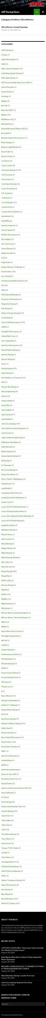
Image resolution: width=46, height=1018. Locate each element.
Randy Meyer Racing (9, 710)
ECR (3, 258)
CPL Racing (5, 193)
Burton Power (7, 156)
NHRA (3, 594)
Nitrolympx (5, 608)
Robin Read (5, 728)
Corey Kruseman (8, 188)
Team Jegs (5, 825)
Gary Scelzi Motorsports (11, 322)
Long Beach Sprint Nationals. (12, 497)
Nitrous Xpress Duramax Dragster (14, 613)
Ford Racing (6, 318)
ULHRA (4, 852)
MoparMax (5, 576)
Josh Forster (6, 433)
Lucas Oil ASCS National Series (13, 507)
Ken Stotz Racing (8, 470)
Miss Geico (5, 562)
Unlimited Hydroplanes (10, 866)
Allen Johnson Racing (9, 69)
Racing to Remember (9, 700)
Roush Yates (6, 742)
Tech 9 (4, 829)
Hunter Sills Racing (8, 387)
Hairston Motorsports (10, 345)
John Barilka (6, 419)
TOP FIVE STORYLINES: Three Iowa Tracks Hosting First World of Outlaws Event (22, 949)
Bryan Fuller (6, 152)
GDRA (3, 327)
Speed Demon (7, 783)
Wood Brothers (7, 899)
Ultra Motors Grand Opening (14, 27)
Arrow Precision (7, 87)
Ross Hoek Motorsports (10, 737)
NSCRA (4, 640)
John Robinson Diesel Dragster (13, 428)
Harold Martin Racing (9, 350)
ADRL (3, 64)
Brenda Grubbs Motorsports (12, 138)
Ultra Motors (6, 857)
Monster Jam (6, 567)
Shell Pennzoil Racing (9, 769)
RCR (3, 714)
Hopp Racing (6, 373)
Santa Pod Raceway (9, 756)
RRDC (3, 751)
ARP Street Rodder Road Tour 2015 (15, 82)
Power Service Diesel (9, 673)
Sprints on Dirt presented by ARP (14, 788)
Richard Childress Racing (11, 723)
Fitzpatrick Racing (8, 304)
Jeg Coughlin (6, 410)
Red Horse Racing (8, 719)
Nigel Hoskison (7, 603)
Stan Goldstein (7, 793)
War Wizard (5, 894)
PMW (3, 668)
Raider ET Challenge (9, 705)
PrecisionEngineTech (9, 677)
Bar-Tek (4, 105)
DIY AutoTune (7, 244)
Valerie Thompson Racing (11, 880)
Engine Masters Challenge (11, 267)
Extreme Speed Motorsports (12, 281)
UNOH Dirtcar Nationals (10, 871)
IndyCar (4, 396)
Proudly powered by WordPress (12, 1015)
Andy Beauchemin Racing (11, 73)
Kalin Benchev (7, 447)
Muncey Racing (7, 585)
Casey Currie (6, 165)
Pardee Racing (7, 650)
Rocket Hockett (7, 733)
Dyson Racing (6, 248)
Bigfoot (4, 115)
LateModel (5, 488)
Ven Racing (5, 889)
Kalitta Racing (6, 451)
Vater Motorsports (8, 885)
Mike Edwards (6, 553)
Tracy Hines (6, 839)
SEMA (3, 765)
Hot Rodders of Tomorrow (11, 377)
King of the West (8, 474)
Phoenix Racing (7, 663)
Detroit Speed (7, 230)
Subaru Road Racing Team (11, 806)
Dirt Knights (6, 239)
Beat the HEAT (7, 110)
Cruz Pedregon (7, 202)
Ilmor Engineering (8, 391)
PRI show (5, 682)
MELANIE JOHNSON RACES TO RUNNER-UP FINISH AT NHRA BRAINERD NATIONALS (22, 967)
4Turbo (4, 55)
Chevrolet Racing (8, 170)
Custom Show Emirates (10, 211)
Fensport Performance (10, 299)
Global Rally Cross (8, 336)
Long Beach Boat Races (10, 493)
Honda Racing (6, 368)
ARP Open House (8, 78)
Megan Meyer (6, 548)
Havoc (3, 364)
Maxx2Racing (6, 543)
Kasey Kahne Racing (9, 456)
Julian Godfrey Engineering (12, 437)
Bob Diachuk (6, 124)
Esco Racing (6, 276)
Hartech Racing (7, 354)
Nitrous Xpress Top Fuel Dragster (14, 617)
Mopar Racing (6, 571)
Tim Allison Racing (8, 834)
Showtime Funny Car (9, 779)
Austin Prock (6, 92)
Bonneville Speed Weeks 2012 (13, 128)
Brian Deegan (6, 142)
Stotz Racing (6, 802)
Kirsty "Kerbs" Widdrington (12, 479)
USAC (3, 876)
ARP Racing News (10, 12)
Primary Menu (43, 12)
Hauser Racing (7, 359)
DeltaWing (5, 221)
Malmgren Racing (8, 530)
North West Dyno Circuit (11, 631)
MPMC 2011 (6, 580)
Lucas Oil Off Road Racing (11, 520)
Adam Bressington (8, 59)
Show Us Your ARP (8, 774)
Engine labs (5, 262)
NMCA (4, 622)
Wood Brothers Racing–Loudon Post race (17, 975)
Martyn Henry (6, 534)
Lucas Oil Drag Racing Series (12, 511)
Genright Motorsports (10, 331)
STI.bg (4, 797)
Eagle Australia (7, 253)
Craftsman (5, 198)
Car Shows (5, 161)
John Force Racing (8, 424)
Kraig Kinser (6, 484)
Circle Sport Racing (8, 184)
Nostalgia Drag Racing (10, 636)
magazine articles (8, 525)
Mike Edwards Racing (9, 557)
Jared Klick (5, 405)
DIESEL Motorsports (9, 235)
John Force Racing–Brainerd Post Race (16, 982)
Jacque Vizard (6, 401)
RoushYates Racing (9, 746)
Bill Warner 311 (7, 119)
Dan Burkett (6, 216)
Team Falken (6, 820)
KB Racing (5, 460)
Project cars (6, 686)
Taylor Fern (5, 816)
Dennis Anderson (8, 225)
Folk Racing (5, 308)
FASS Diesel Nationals (10, 294)
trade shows (6, 843)
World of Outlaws (8, 903)
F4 (2, 285)
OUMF (4, 645)
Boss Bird (5, 133)
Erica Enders (6, 271)
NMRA (4, 627)
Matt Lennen (6, 539)
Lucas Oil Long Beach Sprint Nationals (16, 516)
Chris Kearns (6, 179)
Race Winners (6, 696)
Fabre (3, 290)
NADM (4, 590)
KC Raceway (6, 465)
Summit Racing (7, 811)
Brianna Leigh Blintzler (10, 147)
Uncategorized (7, 862)
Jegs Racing (6, 414)
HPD (3, 382)
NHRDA (4, 599)
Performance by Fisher (10, 654)
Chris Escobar (6, 175)
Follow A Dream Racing (10, 313)
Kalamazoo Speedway (10, 442)
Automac (5, 96)
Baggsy (4, 101)
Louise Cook (6, 502)
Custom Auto (6, 207)
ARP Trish (17, 30)
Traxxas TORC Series (9, 848)
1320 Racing (6, 50)
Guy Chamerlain (7, 341)
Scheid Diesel (6, 760)
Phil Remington (7, 659)
